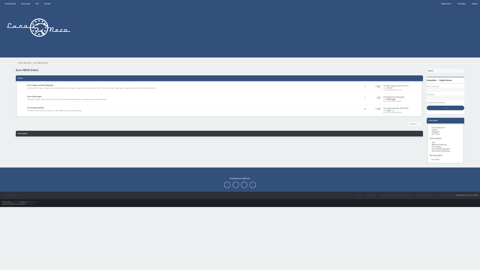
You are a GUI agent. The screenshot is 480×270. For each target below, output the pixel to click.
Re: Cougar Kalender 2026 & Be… (396, 108)
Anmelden (432, 80)
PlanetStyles (33, 202)
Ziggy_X (390, 110)
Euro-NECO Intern (27, 70)
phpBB (14, 202)
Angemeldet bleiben (437, 103)
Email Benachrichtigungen (393, 97)
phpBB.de (30, 204)
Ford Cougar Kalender (35, 108)
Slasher (390, 88)
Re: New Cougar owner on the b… (396, 86)
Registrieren (445, 80)
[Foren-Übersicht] (38, 26)
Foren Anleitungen (34, 97)
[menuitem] (473, 4)
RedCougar (391, 99)
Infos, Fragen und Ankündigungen (40, 85)
